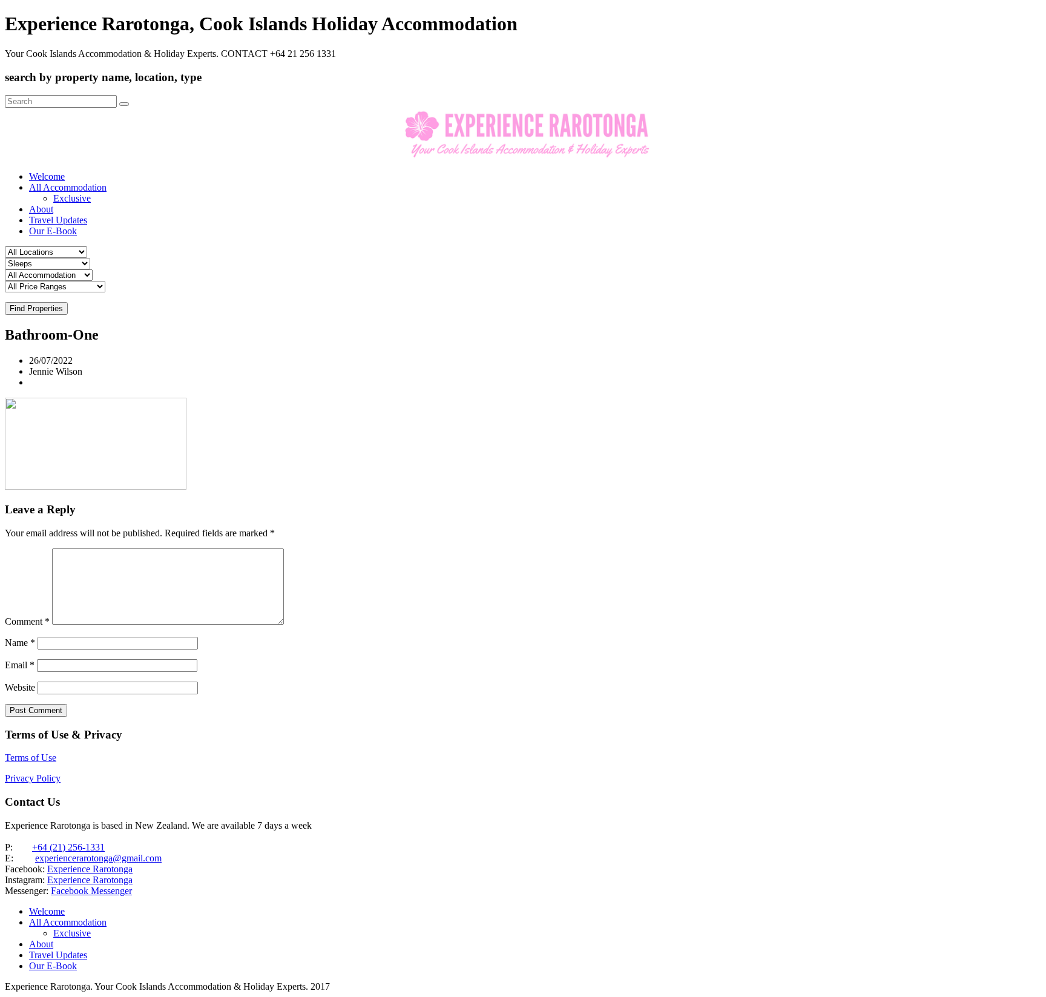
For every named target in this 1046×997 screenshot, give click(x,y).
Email (20, 665)
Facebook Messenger (91, 891)
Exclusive (72, 198)
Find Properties (36, 308)
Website (20, 687)
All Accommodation (68, 187)
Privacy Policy (33, 778)
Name (20, 642)
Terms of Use (30, 757)
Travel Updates (58, 220)
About (41, 209)
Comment (27, 621)
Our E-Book (53, 231)
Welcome (47, 176)
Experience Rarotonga (90, 869)
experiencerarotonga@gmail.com (98, 858)
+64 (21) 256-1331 (68, 847)
